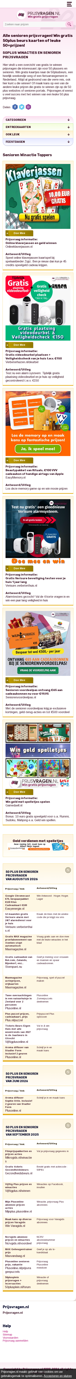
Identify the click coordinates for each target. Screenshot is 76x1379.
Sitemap (7, 1334)
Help (5, 1331)
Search (69, 24)
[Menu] (69, 3)
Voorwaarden (10, 1337)
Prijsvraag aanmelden (15, 1340)
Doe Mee (19, 233)
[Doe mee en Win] (38, 196)
